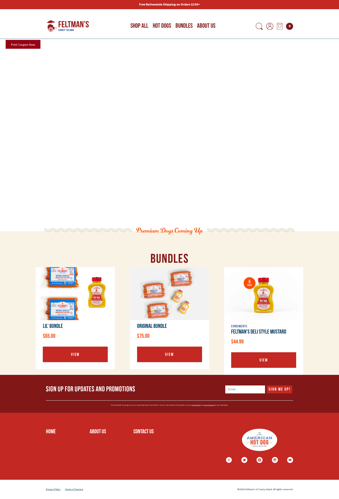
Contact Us (143, 432)
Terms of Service (209, 405)
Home (51, 432)
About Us (206, 26)
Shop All (139, 26)
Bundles (184, 26)
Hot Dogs (162, 26)
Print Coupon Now (23, 45)
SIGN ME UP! (279, 389)
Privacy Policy (196, 405)
